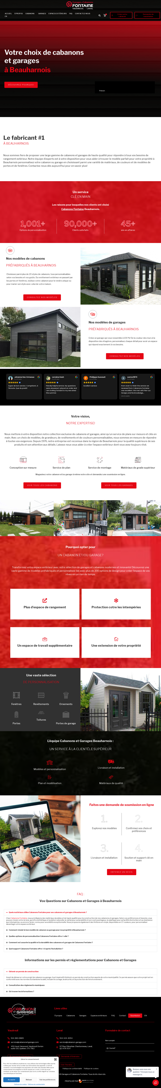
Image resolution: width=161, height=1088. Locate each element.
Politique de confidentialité (36, 1084)
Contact (122, 1016)
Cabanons (29, 13)
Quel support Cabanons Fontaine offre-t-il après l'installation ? (36, 949)
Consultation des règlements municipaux (27, 985)
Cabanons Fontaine (72, 209)
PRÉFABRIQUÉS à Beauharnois (31, 265)
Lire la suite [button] (125, 396)
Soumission (135, 1016)
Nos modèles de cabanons (25, 258)
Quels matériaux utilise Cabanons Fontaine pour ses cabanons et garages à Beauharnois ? (48, 912)
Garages (42, 13)
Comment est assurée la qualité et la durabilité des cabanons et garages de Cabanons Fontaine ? (51, 942)
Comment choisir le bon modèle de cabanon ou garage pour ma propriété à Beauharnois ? (47, 930)
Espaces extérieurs (58, 13)
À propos (18, 13)
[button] (55, 1059)
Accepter (11, 1080)
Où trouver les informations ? (21, 991)
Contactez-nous (82, 13)
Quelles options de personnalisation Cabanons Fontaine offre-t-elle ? (39, 936)
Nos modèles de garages (107, 322)
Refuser (29, 1080)
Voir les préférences (47, 1080)
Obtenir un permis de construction (24, 972)
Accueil (8, 13)
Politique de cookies (20, 1084)
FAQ (70, 13)
